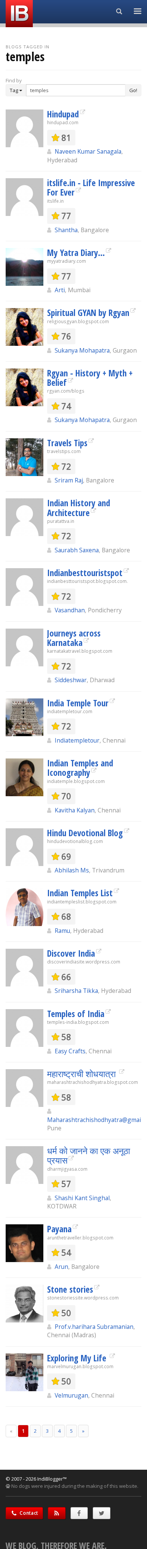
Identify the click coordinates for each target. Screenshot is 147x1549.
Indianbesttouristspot (84, 573)
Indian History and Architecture (78, 507)
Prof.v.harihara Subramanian (94, 1326)
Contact (28, 1513)
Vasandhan (70, 610)
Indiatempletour (77, 740)
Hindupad (63, 114)
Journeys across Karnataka (74, 638)
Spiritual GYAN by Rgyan (88, 313)
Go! (133, 90)
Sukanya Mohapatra (82, 350)
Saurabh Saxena (77, 550)
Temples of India (75, 1014)
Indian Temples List (80, 893)
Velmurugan (71, 1395)
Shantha (66, 230)
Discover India (71, 953)
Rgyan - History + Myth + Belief (90, 377)
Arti (60, 290)
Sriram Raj (69, 480)
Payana (59, 1229)
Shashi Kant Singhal (82, 1198)
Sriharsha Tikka (76, 990)
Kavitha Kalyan (75, 810)
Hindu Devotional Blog (85, 833)
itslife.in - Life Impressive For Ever (91, 187)
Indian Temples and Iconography (80, 767)
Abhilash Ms (72, 870)
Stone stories (70, 1289)
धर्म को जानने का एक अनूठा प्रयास (88, 1155)
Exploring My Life (78, 1358)
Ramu (62, 930)
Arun (61, 1266)
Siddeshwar (71, 680)
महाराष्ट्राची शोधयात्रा (82, 1074)
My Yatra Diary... (76, 253)
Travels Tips (67, 443)
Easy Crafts (70, 1051)
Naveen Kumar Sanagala (88, 151)
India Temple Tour (78, 703)
